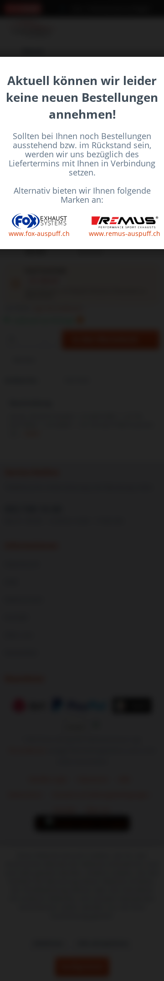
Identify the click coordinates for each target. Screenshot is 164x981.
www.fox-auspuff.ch (39, 233)
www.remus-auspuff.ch (124, 233)
